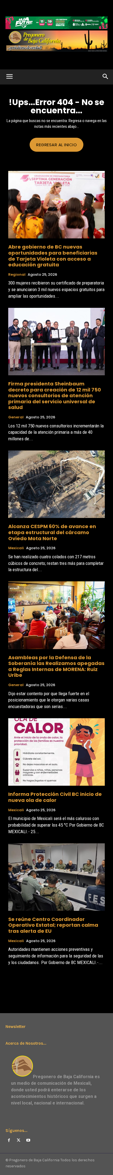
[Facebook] (8, 1140)
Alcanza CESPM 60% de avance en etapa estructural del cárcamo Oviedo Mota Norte (52, 532)
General (16, 417)
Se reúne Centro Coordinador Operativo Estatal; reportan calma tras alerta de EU (53, 925)
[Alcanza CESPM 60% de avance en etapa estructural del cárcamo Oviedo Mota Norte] (56, 484)
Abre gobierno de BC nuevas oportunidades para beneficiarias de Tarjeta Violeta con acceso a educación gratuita (52, 255)
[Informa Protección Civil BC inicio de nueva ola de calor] (56, 752)
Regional (17, 274)
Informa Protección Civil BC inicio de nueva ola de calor (55, 797)
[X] (18, 1140)
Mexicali (16, 548)
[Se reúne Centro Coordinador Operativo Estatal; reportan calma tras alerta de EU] (56, 877)
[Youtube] (28, 1140)
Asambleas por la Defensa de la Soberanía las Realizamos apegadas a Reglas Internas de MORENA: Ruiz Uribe (56, 666)
